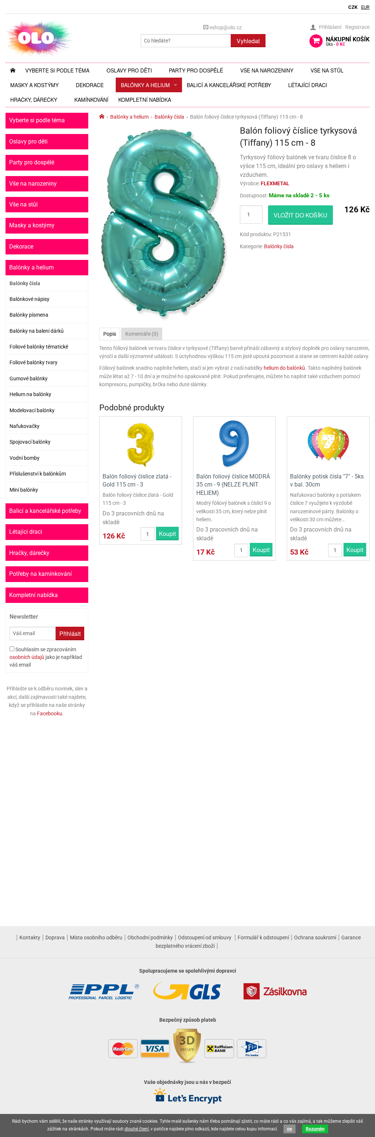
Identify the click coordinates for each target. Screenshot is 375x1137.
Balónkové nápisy (29, 299)
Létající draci (307, 85)
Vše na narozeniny (266, 70)
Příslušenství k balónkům (38, 474)
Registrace (357, 27)
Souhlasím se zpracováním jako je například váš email (46, 657)
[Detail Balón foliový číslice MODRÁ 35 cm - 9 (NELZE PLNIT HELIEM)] (234, 443)
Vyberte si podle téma (57, 70)
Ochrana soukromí (315, 937)
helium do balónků (284, 368)
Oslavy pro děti (129, 70)
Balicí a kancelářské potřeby (229, 85)
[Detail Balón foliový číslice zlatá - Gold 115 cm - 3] (141, 443)
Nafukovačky (25, 426)
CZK (352, 7)
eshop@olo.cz (225, 27)
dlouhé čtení (137, 1129)
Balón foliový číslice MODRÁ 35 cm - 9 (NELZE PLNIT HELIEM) (233, 484)
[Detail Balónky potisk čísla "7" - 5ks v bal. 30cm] (328, 443)
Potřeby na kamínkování (40, 573)
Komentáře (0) (141, 334)
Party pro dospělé (196, 70)
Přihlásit (70, 633)
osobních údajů (27, 657)
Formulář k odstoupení (263, 937)
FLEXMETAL (275, 183)
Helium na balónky (30, 394)
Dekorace (90, 85)
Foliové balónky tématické (39, 347)
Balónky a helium (145, 85)
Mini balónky (24, 490)
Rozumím (315, 1129)
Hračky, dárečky (33, 99)
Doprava (55, 937)
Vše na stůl (327, 70)
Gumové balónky (29, 378)
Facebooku (49, 713)
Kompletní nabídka (144, 99)
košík (348, 41)
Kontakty (29, 937)
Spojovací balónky (30, 442)
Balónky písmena (29, 315)
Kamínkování (91, 99)
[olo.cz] (39, 37)
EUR (365, 7)
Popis (109, 334)
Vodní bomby (25, 458)
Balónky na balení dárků (37, 331)
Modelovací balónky (32, 410)
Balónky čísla (25, 283)
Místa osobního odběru (96, 937)
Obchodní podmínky (150, 937)
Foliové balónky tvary (33, 362)
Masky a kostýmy (34, 85)
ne (289, 1129)
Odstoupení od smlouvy (204, 937)
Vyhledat (248, 41)
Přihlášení (330, 27)
